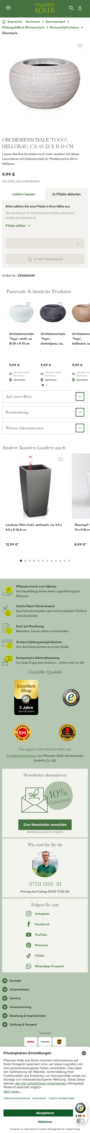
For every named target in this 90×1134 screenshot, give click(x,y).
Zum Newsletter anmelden (45, 824)
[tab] (23, 194)
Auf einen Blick (19, 396)
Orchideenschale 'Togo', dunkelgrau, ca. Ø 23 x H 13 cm (53, 339)
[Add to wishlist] (60, 459)
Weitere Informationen (24, 428)
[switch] (80, 1121)
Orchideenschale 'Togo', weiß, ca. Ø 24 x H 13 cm (21, 338)
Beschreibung (17, 412)
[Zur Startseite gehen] (45, 8)
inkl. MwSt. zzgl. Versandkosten (21, 180)
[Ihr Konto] (79, 8)
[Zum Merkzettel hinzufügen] (80, 46)
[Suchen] (72, 8)
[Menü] (8, 7)
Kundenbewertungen (21, 756)
